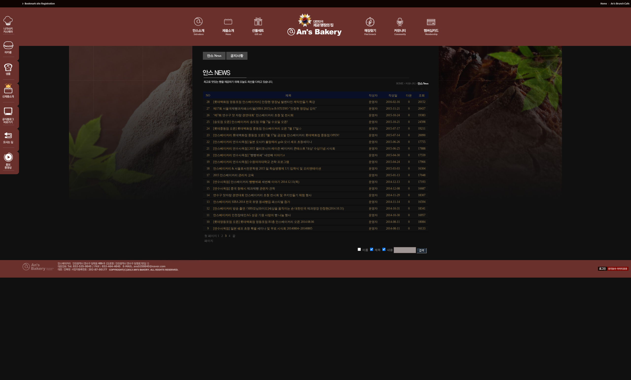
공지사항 (236, 55)
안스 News (214, 55)
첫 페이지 (210, 236)
